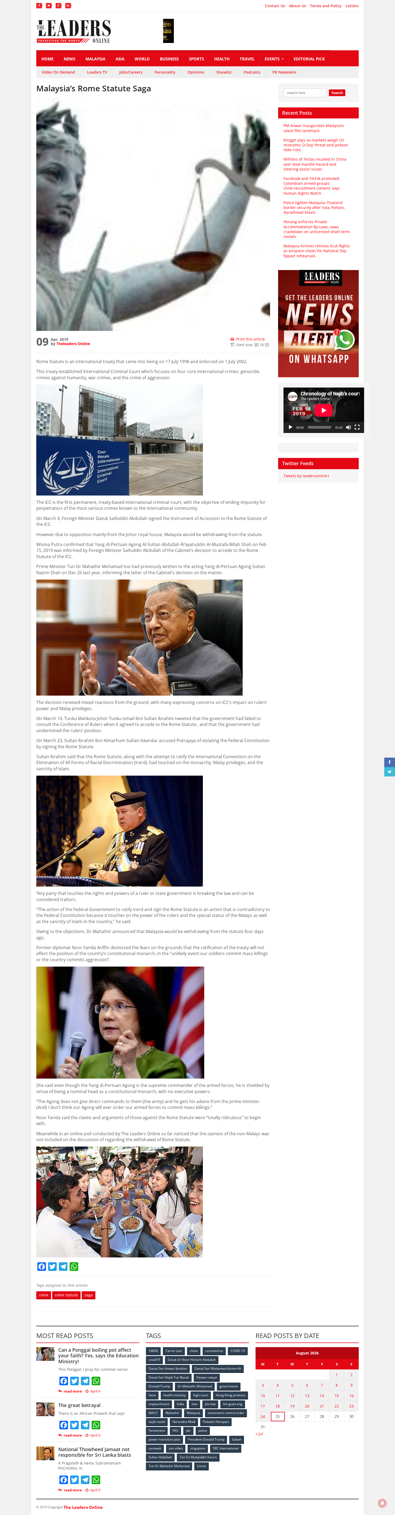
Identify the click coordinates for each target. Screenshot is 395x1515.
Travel (247, 59)
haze (152, 1395)
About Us (297, 6)
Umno (201, 1466)
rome (43, 1294)
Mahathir (172, 1413)
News (69, 59)
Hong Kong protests (230, 1395)
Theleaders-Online (73, 343)
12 (292, 1395)
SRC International (226, 1448)
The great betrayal (79, 1405)
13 (307, 1395)
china (194, 1350)
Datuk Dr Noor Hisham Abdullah (192, 1359)
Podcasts (252, 72)
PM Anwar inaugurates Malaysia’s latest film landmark (313, 128)
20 (307, 1406)
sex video (176, 1448)
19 (292, 1406)
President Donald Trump (206, 1439)
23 (351, 1406)
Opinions (196, 72)
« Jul (259, 1433)
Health (221, 59)
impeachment (159, 1404)
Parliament (157, 1430)
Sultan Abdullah (160, 1457)
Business (169, 59)
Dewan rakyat (206, 1377)
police (202, 1430)
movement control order (226, 1413)
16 (351, 1395)
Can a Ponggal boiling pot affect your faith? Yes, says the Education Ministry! (98, 1356)
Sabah (236, 1439)
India (180, 1404)
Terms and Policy (326, 6)
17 (263, 1406)
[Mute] (348, 427)
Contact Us (275, 6)
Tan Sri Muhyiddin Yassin (198, 1457)
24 (263, 1416)
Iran (195, 1404)
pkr (188, 1430)
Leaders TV (97, 72)
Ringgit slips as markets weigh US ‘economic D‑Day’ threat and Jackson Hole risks (315, 145)
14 (322, 1395)
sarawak (155, 1448)
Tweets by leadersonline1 (306, 475)
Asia (120, 59)
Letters (352, 6)
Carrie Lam (174, 1350)
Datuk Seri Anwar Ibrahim (168, 1368)
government (229, 1386)
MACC (153, 1413)
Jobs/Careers (130, 72)
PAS (175, 1430)
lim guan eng (232, 1404)
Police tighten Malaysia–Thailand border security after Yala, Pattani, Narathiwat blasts (314, 207)
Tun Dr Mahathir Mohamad (169, 1466)
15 (337, 1395)
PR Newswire (284, 72)
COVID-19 (238, 1350)
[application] (323, 410)
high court (200, 1395)
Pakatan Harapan (216, 1421)
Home (47, 59)
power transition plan (164, 1439)
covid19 (154, 1359)
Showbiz (224, 72)
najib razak (157, 1421)
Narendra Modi (184, 1421)
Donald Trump (159, 1386)
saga (88, 1294)
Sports (196, 59)
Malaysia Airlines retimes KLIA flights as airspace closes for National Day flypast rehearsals (316, 250)
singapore (197, 1448)
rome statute (66, 1294)
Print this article (250, 339)
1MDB (153, 1350)
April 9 (95, 1391)
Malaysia (95, 59)
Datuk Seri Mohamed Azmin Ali (218, 1368)
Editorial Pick (309, 59)
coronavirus (214, 1350)
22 (337, 1406)
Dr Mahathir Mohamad (195, 1386)
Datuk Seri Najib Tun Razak (169, 1377)
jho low (210, 1404)
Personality (165, 72)
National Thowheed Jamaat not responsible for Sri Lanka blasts (94, 1452)
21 (322, 1406)
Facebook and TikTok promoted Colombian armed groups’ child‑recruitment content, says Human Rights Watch (311, 186)
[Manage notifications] (382, 1503)
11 (277, 1395)
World (142, 59)
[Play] (290, 427)
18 (277, 1406)
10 (263, 1395)
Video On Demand (58, 72)
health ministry (174, 1395)
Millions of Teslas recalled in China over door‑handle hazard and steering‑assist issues (314, 164)
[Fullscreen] (357, 427)
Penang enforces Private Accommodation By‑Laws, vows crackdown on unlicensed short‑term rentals (316, 229)
